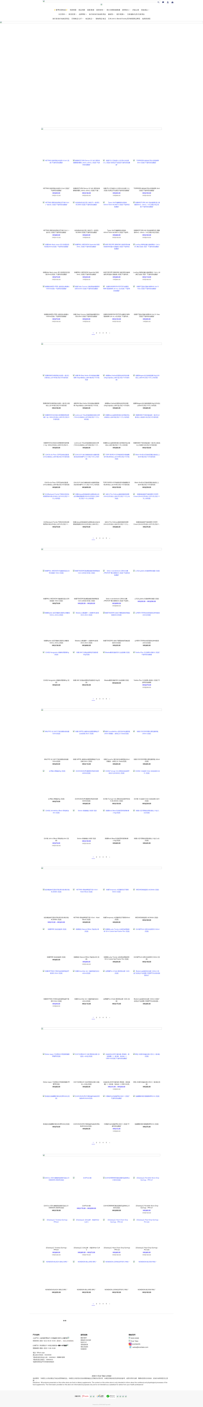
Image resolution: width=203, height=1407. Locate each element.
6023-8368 (134, 1338)
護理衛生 (125, 10)
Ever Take (134, 1341)
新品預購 (82, 10)
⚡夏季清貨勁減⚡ (61, 10)
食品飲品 (88, 18)
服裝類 (110, 14)
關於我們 (84, 1338)
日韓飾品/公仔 (76, 18)
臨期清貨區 (146, 18)
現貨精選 (73, 10)
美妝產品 (144, 10)
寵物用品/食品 (101, 18)
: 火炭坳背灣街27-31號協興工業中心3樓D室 (53, 1338)
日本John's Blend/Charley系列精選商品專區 (124, 18)
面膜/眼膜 (90, 10)
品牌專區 (82, 14)
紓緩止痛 (135, 10)
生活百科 (61, 14)
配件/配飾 (120, 14)
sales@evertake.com (140, 1347)
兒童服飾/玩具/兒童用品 (136, 14)
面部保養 (99, 10)
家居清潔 (72, 14)
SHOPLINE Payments (104, 1404)
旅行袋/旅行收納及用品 (97, 14)
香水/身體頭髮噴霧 (113, 10)
